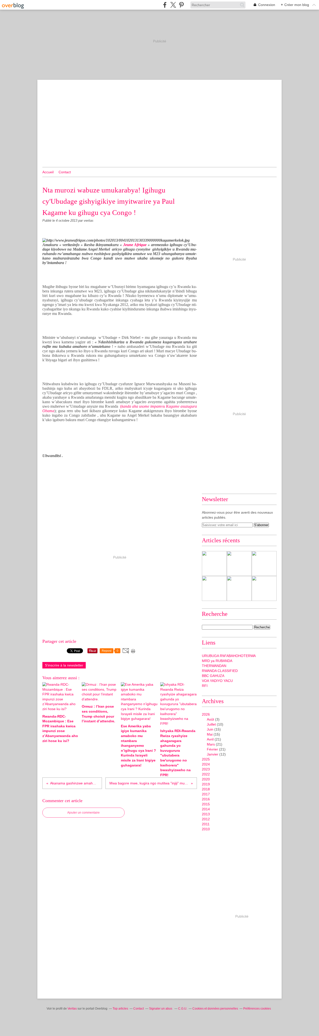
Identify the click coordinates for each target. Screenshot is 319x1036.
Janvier (212, 754)
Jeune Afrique (135, 245)
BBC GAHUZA (213, 676)
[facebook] (165, 5)
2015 (206, 804)
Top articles (120, 1008)
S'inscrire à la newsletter (64, 665)
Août (210, 719)
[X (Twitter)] (173, 5)
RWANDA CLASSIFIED (220, 671)
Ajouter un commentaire (83, 812)
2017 (206, 794)
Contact (65, 172)
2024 (206, 764)
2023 (206, 769)
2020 (206, 779)
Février (212, 749)
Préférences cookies (257, 1008)
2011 (206, 824)
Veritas (72, 1008)
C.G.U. (182, 1008)
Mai (210, 734)
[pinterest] (181, 5)
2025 (206, 759)
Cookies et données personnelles (215, 1008)
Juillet (211, 724)
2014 (206, 809)
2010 (206, 829)
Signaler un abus (161, 1008)
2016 (206, 799)
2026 (206, 714)
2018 (206, 789)
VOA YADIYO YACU (217, 681)
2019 (206, 784)
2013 (206, 814)
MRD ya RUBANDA (217, 661)
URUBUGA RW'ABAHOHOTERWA (229, 656)
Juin (210, 729)
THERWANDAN (214, 666)
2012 (206, 819)
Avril (210, 739)
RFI (205, 686)
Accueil (48, 172)
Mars (211, 744)
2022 (206, 774)
